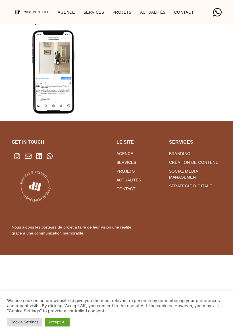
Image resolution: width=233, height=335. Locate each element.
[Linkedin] (39, 156)
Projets (122, 12)
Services (94, 12)
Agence (66, 12)
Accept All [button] (57, 322)
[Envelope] (27, 156)
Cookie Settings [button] (25, 322)
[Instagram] (17, 156)
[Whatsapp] (49, 156)
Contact (184, 12)
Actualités (153, 12)
